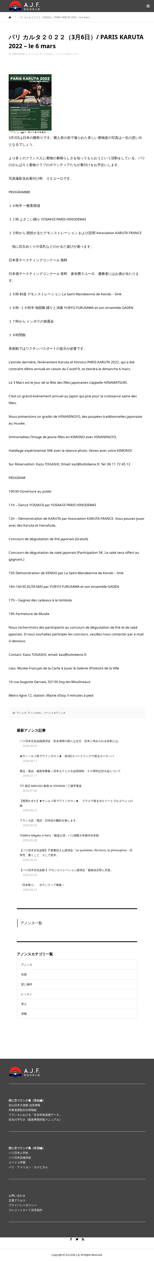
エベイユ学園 (17, 1162)
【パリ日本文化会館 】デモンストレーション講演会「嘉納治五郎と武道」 (66, 870)
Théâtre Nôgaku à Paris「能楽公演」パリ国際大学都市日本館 (59, 835)
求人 (24, 1004)
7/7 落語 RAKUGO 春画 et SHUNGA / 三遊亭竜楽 (52, 786)
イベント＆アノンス (66, 54)
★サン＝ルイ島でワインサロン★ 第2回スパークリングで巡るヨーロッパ (67, 756)
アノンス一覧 (31, 922)
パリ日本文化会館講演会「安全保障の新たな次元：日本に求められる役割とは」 (70, 741)
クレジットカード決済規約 (25, 1210)
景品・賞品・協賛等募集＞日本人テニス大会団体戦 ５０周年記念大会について (70, 771)
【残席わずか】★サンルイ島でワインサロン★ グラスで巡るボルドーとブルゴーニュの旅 (76, 803)
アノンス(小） (47, 54)
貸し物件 (26, 984)
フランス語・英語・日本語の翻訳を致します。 (49, 820)
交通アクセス (17, 1200)
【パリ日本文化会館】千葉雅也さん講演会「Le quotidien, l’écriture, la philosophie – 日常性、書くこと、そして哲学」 (76, 852)
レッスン (26, 994)
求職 (24, 1014)
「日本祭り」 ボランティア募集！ (42, 885)
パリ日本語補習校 (20, 1157)
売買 (24, 974)
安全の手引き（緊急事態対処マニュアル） (35, 1119)
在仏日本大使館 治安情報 (24, 1105)
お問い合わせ (17, 1195)
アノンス (33, 54)
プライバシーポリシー (23, 1205)
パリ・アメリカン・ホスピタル (28, 1167)
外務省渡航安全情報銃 (23, 1110)
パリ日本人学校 (18, 1153)
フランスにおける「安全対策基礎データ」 (35, 1115)
